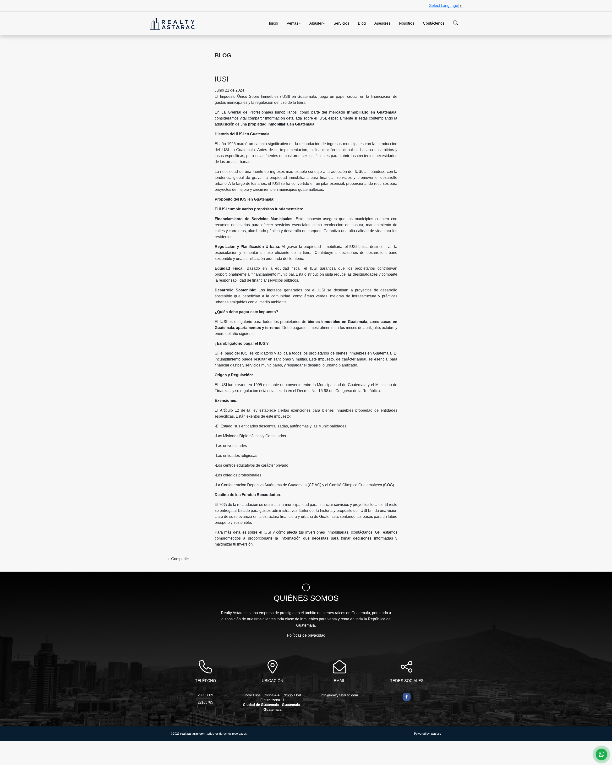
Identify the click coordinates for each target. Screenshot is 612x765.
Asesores (382, 23)
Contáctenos (433, 23)
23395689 (205, 695)
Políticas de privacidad (306, 635)
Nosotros (406, 23)
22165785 (205, 702)
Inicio (273, 23)
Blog (362, 23)
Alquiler (315, 23)
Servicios (341, 23)
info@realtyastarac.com (339, 695)
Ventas (292, 23)
